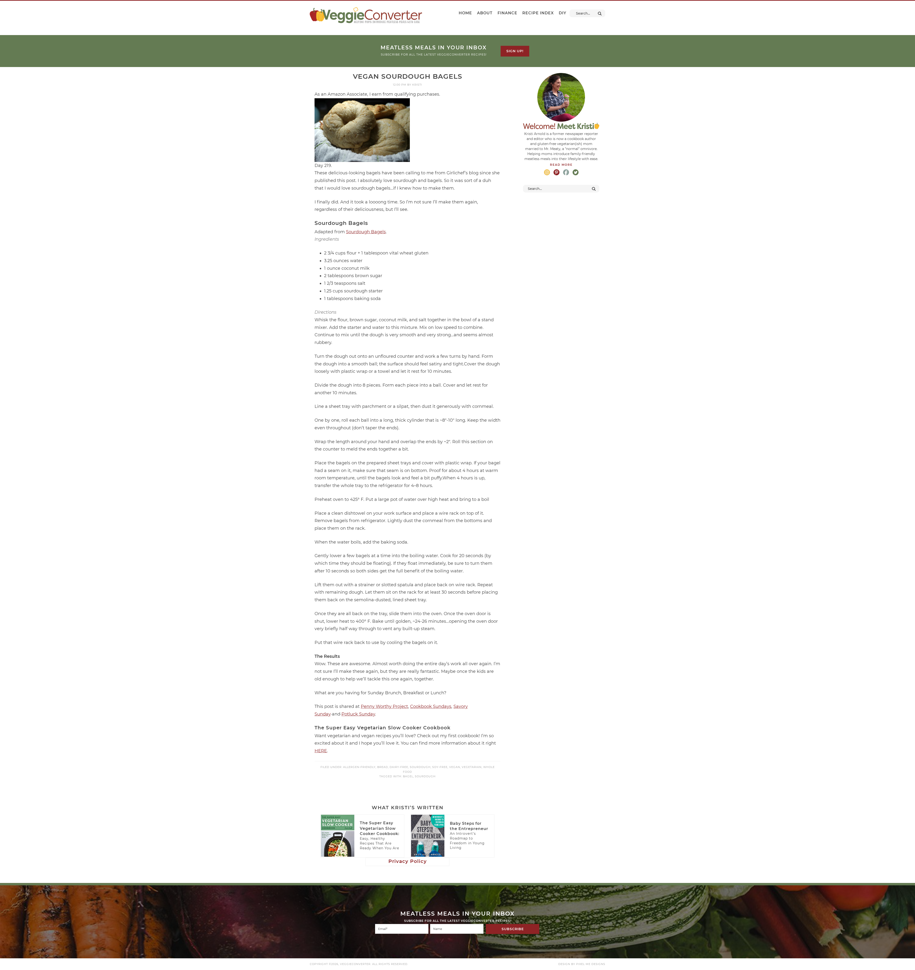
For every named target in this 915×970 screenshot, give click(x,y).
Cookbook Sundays (430, 706)
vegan (454, 767)
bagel (408, 776)
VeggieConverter (366, 15)
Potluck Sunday (358, 714)
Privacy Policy (407, 861)
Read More (561, 164)
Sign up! (515, 51)
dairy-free (399, 767)
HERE (321, 750)
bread (382, 767)
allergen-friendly (359, 767)
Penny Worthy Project (384, 706)
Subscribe (513, 929)
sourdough (420, 767)
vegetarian (472, 767)
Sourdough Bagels (366, 231)
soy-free (439, 767)
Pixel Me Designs (590, 964)
